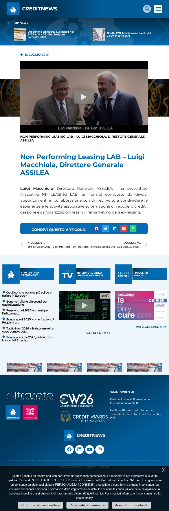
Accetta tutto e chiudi (131, 505)
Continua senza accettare (40, 505)
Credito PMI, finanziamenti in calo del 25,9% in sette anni (129, 34)
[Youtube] (89, 449)
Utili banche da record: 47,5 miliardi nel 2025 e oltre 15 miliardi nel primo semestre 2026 (50, 34)
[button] (147, 9)
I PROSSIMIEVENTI (141, 274)
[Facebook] (69, 449)
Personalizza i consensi (87, 505)
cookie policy (84, 498)
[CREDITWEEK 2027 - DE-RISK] (141, 305)
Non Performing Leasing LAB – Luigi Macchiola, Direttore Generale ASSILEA (82, 138)
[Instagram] (99, 449)
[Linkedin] (79, 449)
